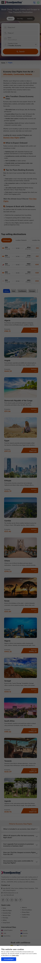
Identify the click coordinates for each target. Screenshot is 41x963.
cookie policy (15, 955)
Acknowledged (8, 959)
